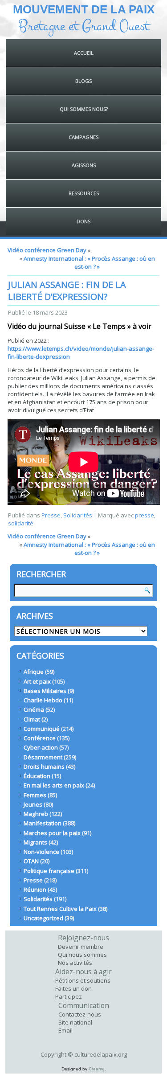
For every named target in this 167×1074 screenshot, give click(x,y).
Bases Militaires (45, 691)
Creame (97, 1068)
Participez (68, 996)
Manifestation (42, 823)
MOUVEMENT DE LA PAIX (84, 9)
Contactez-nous (79, 1014)
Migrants (35, 842)
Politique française (49, 871)
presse (144, 515)
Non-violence (41, 852)
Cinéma (34, 709)
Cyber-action (41, 747)
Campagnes (83, 137)
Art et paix (37, 681)
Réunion (35, 889)
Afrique (34, 672)
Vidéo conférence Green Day (47, 250)
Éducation (37, 776)
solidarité (20, 523)
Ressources (84, 193)
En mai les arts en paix (54, 785)
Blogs (83, 81)
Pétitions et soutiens (82, 980)
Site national (75, 1022)
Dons (83, 221)
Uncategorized (43, 918)
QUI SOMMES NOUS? (84, 109)
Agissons (84, 165)
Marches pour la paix (52, 833)
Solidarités (77, 515)
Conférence (40, 738)
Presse (51, 515)
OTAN (31, 861)
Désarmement (43, 757)
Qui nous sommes (82, 955)
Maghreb (36, 814)
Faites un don (73, 988)
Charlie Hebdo (43, 700)
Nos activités (75, 963)
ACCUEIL (84, 52)
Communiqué (42, 729)
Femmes (35, 795)
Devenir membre (80, 947)
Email (65, 1030)
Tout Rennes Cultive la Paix (60, 909)
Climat (32, 719)
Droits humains (44, 766)
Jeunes (33, 804)
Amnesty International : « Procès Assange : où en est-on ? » (89, 262)
